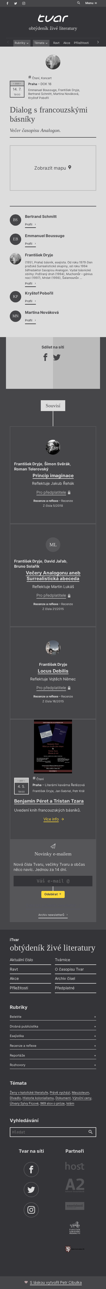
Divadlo (15, 1098)
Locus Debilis (53, 671)
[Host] (74, 1166)
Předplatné (64, 988)
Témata (39, 43)
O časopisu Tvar (69, 969)
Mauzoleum (80, 1092)
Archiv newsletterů (51, 915)
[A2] (74, 1186)
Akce (66, 43)
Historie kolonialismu (38, 1098)
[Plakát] (53, 746)
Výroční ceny (81, 1098)
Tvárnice (62, 959)
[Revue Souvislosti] (74, 1206)
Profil (29, 224)
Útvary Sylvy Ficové (24, 1103)
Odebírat (51, 894)
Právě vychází (60, 1092)
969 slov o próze (52, 1103)
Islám (70, 1103)
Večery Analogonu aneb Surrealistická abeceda (53, 575)
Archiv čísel (65, 978)
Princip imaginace (53, 475)
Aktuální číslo (21, 959)
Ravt (56, 43)
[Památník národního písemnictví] (74, 1228)
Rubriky (20, 43)
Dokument (63, 1098)
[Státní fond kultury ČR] (74, 1249)
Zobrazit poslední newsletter (51, 905)
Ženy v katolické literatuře (29, 1092)
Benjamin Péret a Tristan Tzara (49, 801)
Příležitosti (81, 43)
